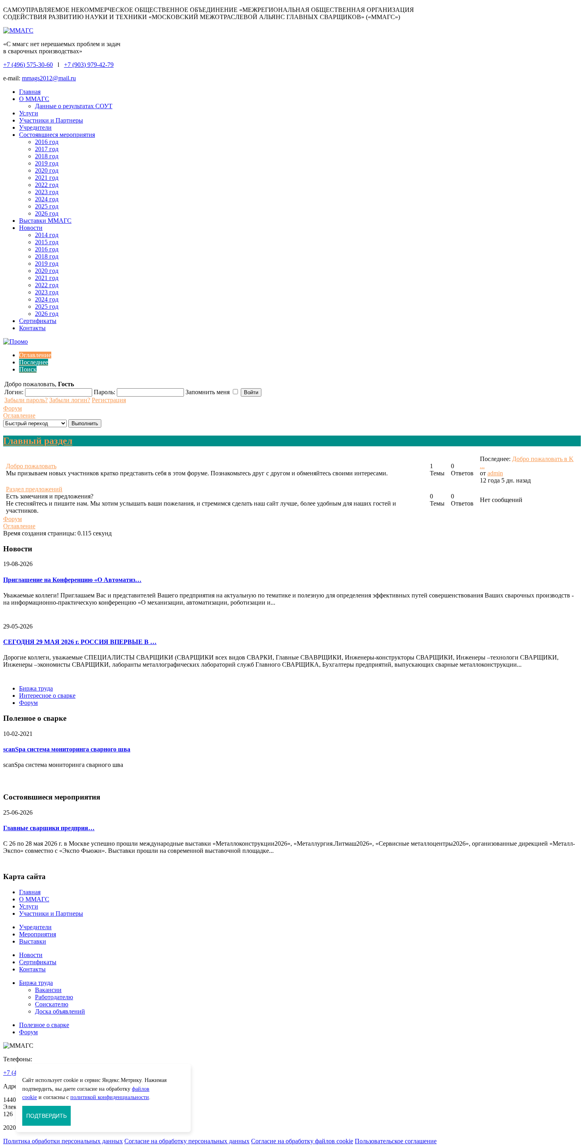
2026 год (46, 213)
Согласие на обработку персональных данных (186, 1141)
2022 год (46, 184)
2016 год (46, 141)
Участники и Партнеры (51, 120)
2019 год (46, 163)
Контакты (32, 328)
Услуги (28, 113)
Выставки (32, 941)
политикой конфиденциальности (109, 1097)
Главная (30, 91)
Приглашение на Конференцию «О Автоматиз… (72, 579)
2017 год (46, 149)
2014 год (46, 235)
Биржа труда (36, 688)
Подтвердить (46, 1116)
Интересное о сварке (47, 695)
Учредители (35, 127)
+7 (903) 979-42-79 (89, 64)
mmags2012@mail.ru (49, 78)
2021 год (46, 177)
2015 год (46, 242)
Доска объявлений (60, 1011)
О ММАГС (34, 98)
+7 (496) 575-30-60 (28, 64)
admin (495, 473)
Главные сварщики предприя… (49, 828)
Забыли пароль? (26, 400)
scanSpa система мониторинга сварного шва (66, 749)
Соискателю (51, 1004)
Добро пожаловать (31, 466)
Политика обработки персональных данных (63, 1141)
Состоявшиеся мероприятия (57, 134)
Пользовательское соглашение (396, 1141)
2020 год (46, 170)
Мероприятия (37, 934)
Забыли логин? (69, 400)
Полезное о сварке (44, 1025)
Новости (31, 227)
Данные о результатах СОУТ (73, 106)
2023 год (46, 192)
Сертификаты (37, 320)
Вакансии (48, 990)
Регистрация (109, 400)
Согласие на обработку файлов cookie (302, 1141)
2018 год (46, 156)
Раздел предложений (34, 489)
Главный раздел (37, 441)
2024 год (46, 199)
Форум (12, 408)
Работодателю (54, 997)
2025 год (46, 206)
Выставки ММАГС (45, 220)
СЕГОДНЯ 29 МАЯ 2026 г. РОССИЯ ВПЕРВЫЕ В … (80, 641)
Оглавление (19, 415)
